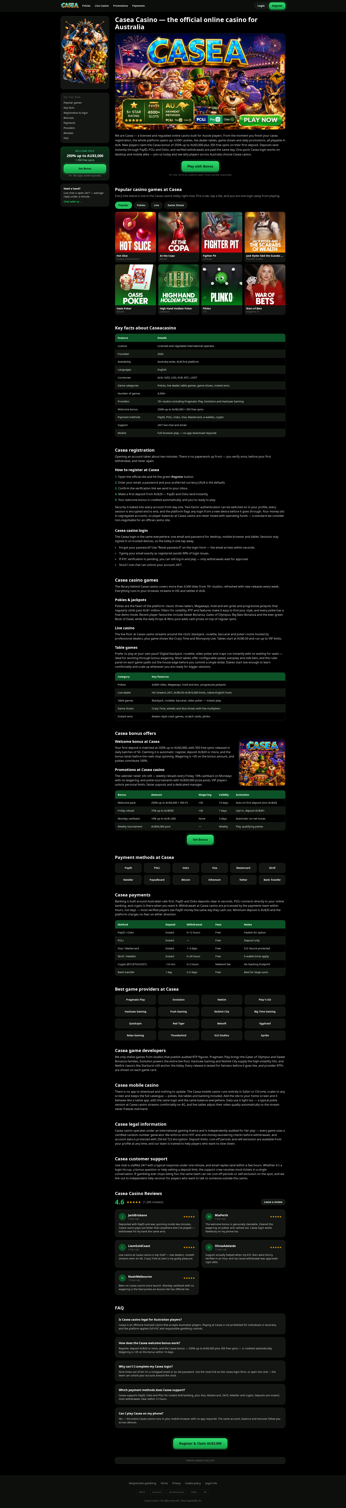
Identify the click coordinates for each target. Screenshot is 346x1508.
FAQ (66, 138)
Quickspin (135, 1023)
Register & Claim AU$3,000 (200, 1443)
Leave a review (273, 1202)
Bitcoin (185, 879)
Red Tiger (179, 1023)
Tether (243, 879)
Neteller (128, 879)
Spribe (265, 1035)
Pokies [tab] (141, 205)
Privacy (176, 1483)
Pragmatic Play (135, 999)
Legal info (211, 1483)
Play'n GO (265, 999)
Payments (138, 5)
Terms (164, 1483)
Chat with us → (73, 201)
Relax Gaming (135, 1035)
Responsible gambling (142, 1483)
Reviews (68, 133)
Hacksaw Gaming (135, 1011)
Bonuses (69, 117)
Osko (186, 868)
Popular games (73, 102)
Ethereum (215, 879)
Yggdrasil (265, 1023)
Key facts (69, 107)
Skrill (272, 868)
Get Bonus (85, 168)
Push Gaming (178, 1011)
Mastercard (243, 868)
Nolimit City (221, 1011)
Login (261, 5)
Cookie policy (193, 1483)
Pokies (86, 5)
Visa (214, 868)
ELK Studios (221, 1035)
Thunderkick (179, 1035)
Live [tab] (156, 205)
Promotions (120, 5)
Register (277, 5)
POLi (157, 868)
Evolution (179, 999)
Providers (69, 128)
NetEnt (222, 999)
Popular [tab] (123, 205)
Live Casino (102, 5)
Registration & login (76, 112)
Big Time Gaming (265, 1011)
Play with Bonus (200, 166)
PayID (128, 868)
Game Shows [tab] (176, 205)
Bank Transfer (272, 879)
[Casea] (70, 5)
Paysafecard (157, 879)
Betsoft (221, 1023)
